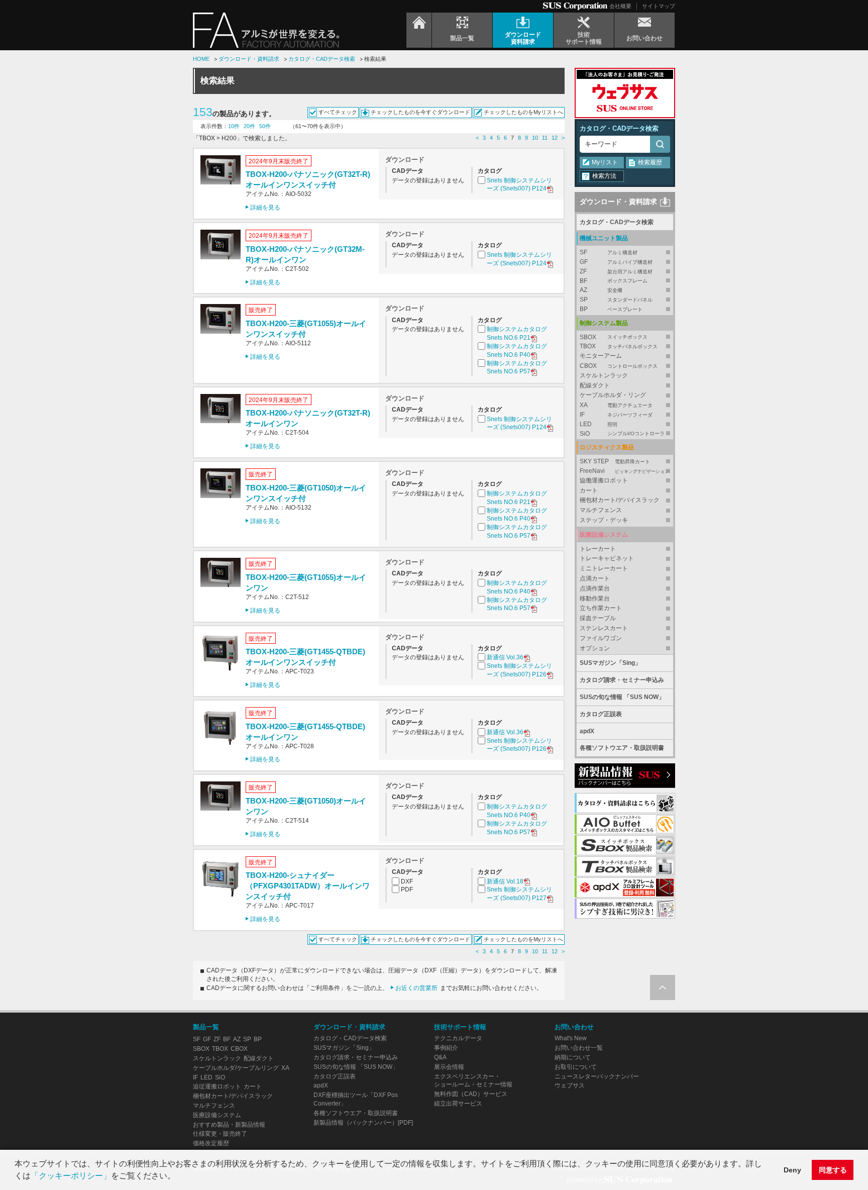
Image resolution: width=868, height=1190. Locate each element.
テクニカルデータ (458, 1038)
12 (555, 138)
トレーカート (598, 548)
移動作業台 (595, 598)
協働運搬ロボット (604, 480)
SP (616, 299)
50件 (265, 126)
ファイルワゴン (601, 638)
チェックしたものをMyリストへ (523, 112)
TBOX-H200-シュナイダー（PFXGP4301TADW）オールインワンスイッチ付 (308, 886)
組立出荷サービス (458, 1103)
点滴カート (595, 578)
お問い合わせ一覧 (579, 1047)
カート (589, 490)
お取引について (576, 1066)
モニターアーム (601, 355)
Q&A (440, 1057)
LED (598, 424)
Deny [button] (792, 1170)
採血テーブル (598, 618)
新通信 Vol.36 (505, 657)
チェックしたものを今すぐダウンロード (420, 112)
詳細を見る (265, 207)
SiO (622, 433)
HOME (201, 59)
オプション (595, 648)
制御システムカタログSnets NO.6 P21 (517, 333)
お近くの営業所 (416, 987)
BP (611, 309)
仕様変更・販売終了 (220, 1133)
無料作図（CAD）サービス (470, 1094)
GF (616, 261)
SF (608, 252)
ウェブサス (570, 1085)
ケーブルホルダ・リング (613, 395)
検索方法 (604, 175)
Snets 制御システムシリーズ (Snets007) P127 (519, 894)
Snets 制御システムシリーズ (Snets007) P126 (519, 670)
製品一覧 (206, 1027)
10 (535, 138)
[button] (178, 1176)
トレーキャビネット (607, 558)
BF (613, 280)
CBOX (619, 365)
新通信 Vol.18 (505, 881)
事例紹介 (446, 1047)
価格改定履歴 (211, 1143)
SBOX (613, 337)
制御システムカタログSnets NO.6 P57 (517, 367)
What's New (571, 1038)
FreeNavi (624, 470)
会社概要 (620, 6)
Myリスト (605, 162)
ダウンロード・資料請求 (249, 59)
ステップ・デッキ (604, 520)
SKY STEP (615, 461)
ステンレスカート (604, 628)
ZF (616, 271)
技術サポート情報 (460, 1027)
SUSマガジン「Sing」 (610, 662)
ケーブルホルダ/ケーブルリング (236, 1067)
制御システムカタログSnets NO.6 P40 (517, 350)
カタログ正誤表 (601, 714)
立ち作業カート (601, 608)
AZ (601, 289)
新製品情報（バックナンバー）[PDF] (363, 1122)
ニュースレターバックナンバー (597, 1076)
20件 (249, 126)
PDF (407, 889)
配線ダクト (595, 385)
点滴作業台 (595, 588)
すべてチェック (337, 112)
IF (616, 414)
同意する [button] (833, 1170)
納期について (573, 1057)
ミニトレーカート (604, 568)
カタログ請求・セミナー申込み (622, 679)
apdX (587, 731)
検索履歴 (650, 162)
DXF (407, 881)
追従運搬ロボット (217, 1086)
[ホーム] (418, 30)
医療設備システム (217, 1115)
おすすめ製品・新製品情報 (229, 1124)
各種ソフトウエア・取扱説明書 (622, 747)
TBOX (619, 346)
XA (616, 405)
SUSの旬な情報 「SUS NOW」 (622, 697)
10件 (234, 126)
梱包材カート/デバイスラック (620, 500)
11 (545, 138)
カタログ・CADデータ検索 (321, 59)
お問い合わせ (574, 1027)
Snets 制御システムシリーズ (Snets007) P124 (519, 184)
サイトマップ (658, 6)
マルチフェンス (601, 510)
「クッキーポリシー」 (71, 1175)
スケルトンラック (604, 375)
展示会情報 (449, 1066)
